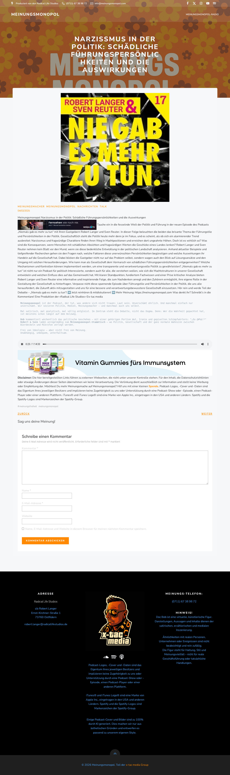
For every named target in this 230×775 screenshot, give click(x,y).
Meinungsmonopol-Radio (202, 14)
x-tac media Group (137, 765)
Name (26, 490)
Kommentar (30, 448)
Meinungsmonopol (48, 406)
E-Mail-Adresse (32, 503)
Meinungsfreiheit (28, 406)
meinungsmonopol (61, 206)
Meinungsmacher (31, 206)
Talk (103, 206)
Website (27, 516)
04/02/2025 (24, 210)
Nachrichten (87, 206)
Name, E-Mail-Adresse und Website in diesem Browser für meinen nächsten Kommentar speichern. (86, 529)
